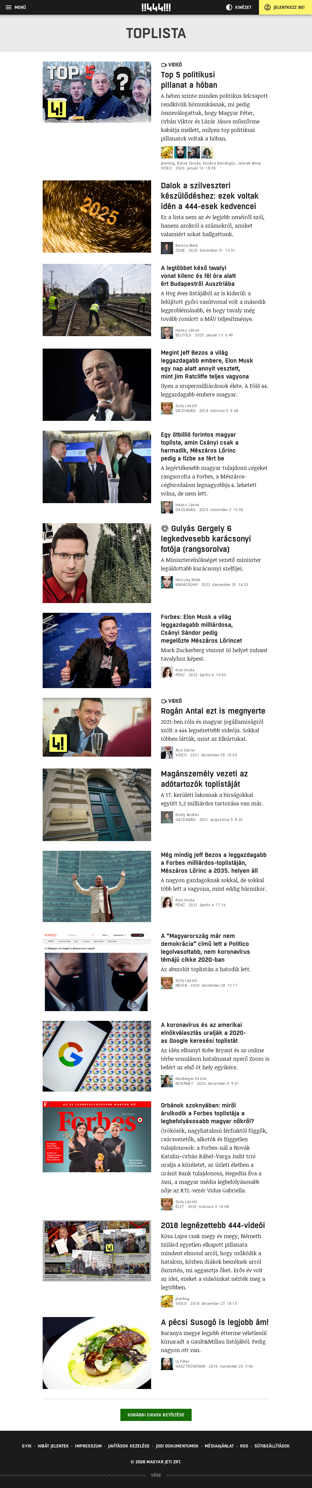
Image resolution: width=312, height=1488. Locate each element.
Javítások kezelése (129, 1446)
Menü (20, 7)
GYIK (26, 1446)
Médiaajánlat (219, 1446)
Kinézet (243, 7)
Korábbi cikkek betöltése (156, 1414)
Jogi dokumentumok (177, 1446)
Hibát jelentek (53, 1446)
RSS (244, 1446)
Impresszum (88, 1446)
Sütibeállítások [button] (272, 1446)
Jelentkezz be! (289, 7)
